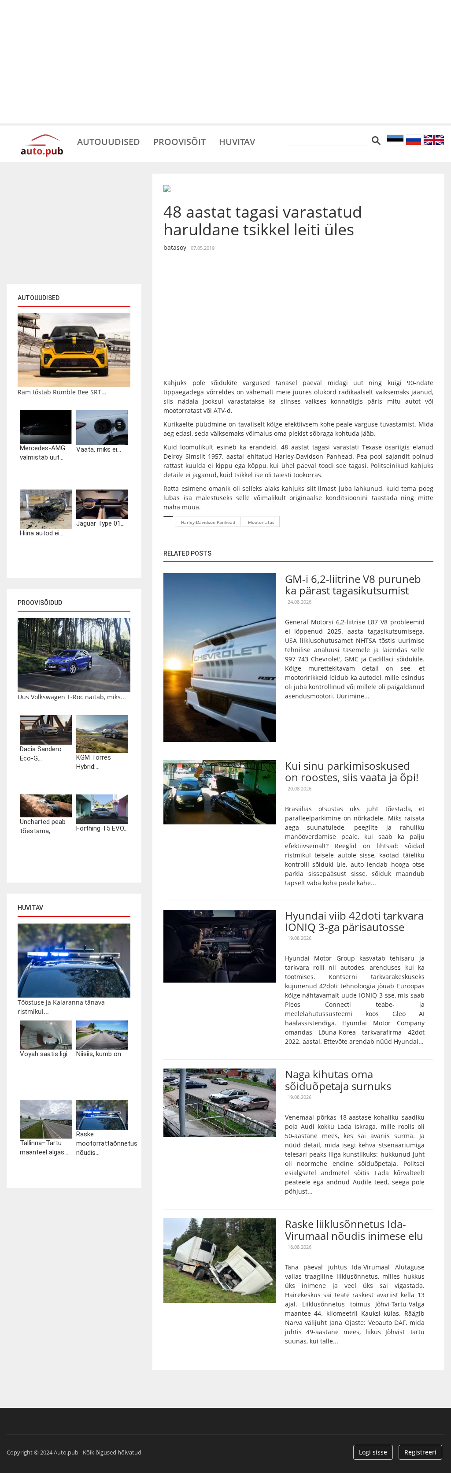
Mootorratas (261, 522)
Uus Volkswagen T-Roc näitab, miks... (72, 697)
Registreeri (420, 1452)
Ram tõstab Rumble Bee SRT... (62, 392)
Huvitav (237, 141)
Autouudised (108, 141)
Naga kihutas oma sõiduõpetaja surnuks (338, 1080)
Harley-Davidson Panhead (208, 522)
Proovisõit (179, 141)
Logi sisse (373, 1452)
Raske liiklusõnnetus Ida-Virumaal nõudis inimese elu (354, 1230)
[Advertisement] (225, 61)
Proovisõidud (40, 602)
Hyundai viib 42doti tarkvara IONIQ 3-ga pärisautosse (354, 921)
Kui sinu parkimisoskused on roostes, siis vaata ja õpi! (351, 771)
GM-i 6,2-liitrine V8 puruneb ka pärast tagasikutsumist (353, 584)
